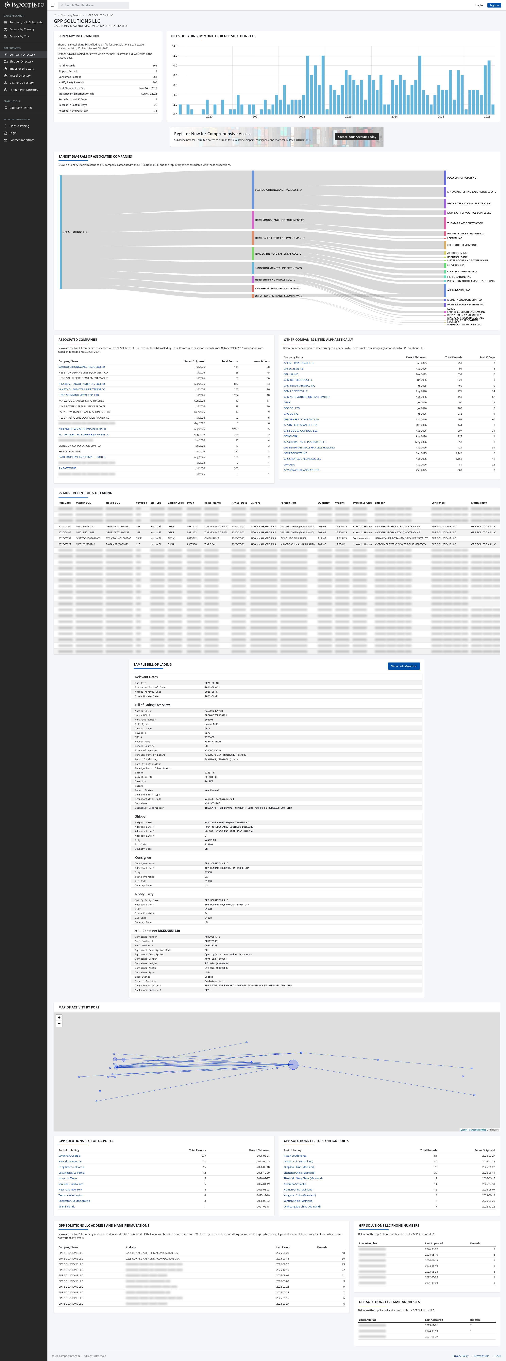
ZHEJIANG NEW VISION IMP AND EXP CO (82, 429)
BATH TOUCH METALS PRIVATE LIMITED (82, 457)
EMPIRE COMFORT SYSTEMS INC (466, 312)
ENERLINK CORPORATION (462, 320)
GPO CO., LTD (292, 408)
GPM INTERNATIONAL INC (299, 385)
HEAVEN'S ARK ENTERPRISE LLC (465, 233)
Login (479, 5)
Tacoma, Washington (71, 1195)
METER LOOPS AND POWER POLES (467, 260)
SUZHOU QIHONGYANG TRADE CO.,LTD (278, 189)
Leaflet (464, 1129)
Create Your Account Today (357, 137)
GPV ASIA (289, 464)
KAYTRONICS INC (457, 257)
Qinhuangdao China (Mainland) (302, 1206)
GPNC (287, 402)
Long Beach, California (71, 1167)
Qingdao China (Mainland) (299, 1167)
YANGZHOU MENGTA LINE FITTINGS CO (278, 268)
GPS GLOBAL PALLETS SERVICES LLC (305, 442)
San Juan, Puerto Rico (71, 1184)
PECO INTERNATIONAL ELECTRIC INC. (469, 203)
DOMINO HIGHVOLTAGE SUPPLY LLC (469, 212)
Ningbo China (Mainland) (298, 1161)
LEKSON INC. (455, 238)
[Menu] (52, 5)
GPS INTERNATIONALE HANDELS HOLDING (309, 447)
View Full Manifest (404, 666)
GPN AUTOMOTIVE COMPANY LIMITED (306, 397)
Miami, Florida (67, 1206)
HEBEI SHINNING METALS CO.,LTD (275, 279)
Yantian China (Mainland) (298, 1201)
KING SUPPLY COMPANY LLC (464, 315)
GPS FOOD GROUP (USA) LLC (300, 430)
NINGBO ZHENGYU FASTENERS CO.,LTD (278, 253)
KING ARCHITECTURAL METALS (465, 317)
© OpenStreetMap (477, 1129)
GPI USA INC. (291, 374)
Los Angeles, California (72, 1172)
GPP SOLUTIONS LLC (75, 232)
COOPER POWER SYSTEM (462, 271)
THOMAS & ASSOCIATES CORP (465, 223)
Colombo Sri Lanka (295, 1184)
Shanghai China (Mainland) (299, 1172)
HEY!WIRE (453, 322)
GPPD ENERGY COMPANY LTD (301, 419)
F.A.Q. (498, 1356)
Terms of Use (481, 1356)
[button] (59, 1018)
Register (494, 5)
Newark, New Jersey (70, 1161)
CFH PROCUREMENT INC (462, 245)
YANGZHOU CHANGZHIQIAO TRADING (277, 288)
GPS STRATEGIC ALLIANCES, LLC (302, 459)
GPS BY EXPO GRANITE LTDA (300, 425)
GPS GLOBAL (291, 436)
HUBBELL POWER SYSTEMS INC (465, 304)
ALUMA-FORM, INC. (458, 290)
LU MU (451, 308)
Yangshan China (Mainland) (300, 1195)
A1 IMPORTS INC (457, 253)
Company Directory (72, 15)
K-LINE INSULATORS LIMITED (464, 299)
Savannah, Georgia (69, 1155)
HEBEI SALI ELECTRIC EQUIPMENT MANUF (280, 238)
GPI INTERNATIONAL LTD (298, 363)
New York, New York (70, 1189)
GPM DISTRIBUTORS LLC (298, 380)
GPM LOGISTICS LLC (296, 391)
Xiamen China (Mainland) (298, 1189)
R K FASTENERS (67, 468)
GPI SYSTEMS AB (293, 368)
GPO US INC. (291, 413)
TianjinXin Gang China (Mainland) (303, 1178)
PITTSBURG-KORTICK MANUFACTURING (471, 281)
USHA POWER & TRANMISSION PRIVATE (278, 296)
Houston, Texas (68, 1178)
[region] (23, 685)
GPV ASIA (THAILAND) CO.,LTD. (302, 470)
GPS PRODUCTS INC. (296, 453)
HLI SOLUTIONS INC (459, 277)
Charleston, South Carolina (74, 1201)
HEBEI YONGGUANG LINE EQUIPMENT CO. (280, 220)
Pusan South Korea (295, 1155)
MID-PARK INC (455, 265)
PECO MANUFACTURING (461, 177)
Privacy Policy (461, 1356)
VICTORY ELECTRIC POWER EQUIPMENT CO (84, 434)
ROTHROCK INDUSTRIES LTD (464, 324)
